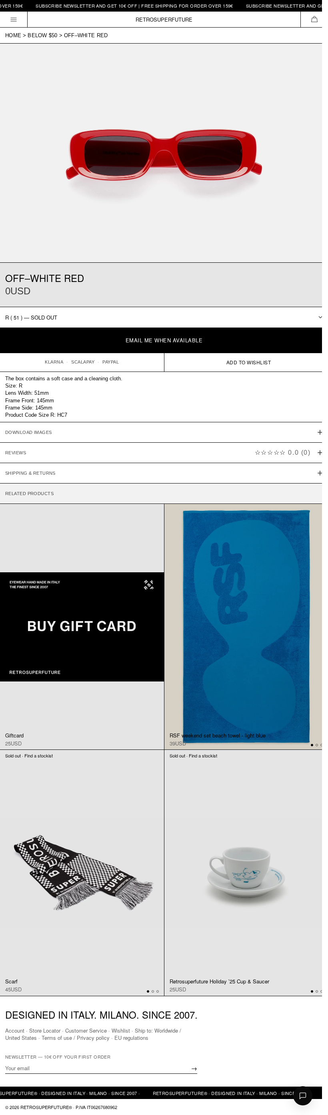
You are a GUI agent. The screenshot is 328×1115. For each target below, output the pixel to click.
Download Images (28, 428)
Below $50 (42, 35)
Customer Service (86, 1030)
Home (13, 35)
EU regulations (131, 1037)
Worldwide (166, 1030)
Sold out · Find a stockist (29, 747)
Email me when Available (164, 340)
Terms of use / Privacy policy (76, 1037)
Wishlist (121, 1030)
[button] (314, 19)
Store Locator (44, 1030)
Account (14, 1030)
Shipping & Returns (30, 469)
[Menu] (14, 19)
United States (21, 1037)
